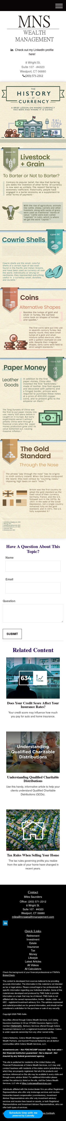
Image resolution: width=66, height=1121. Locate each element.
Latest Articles (33, 961)
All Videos (33, 965)
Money (33, 954)
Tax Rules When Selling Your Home (33, 855)
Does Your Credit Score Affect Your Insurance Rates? (33, 704)
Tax (33, 950)
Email (9, 579)
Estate (33, 943)
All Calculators (33, 969)
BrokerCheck (9, 975)
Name (10, 558)
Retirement (33, 935)
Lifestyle (33, 958)
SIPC (19, 1025)
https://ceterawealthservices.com (36, 1083)
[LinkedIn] (5, 923)
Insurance (33, 947)
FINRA (14, 1025)
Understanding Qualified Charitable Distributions (33, 779)
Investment (33, 939)
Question (9, 601)
